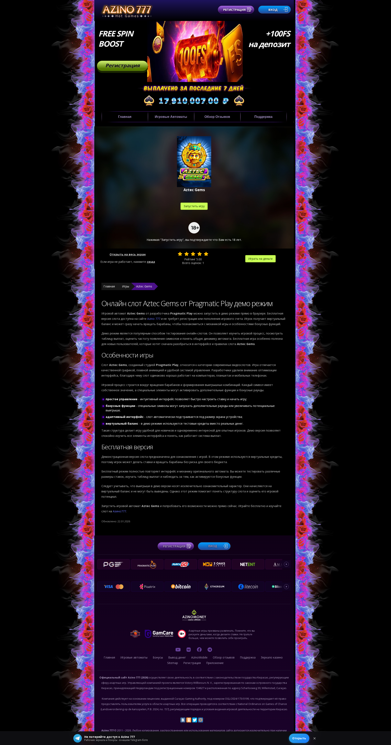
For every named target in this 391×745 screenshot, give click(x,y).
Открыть (299, 738)
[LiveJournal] (206, 720)
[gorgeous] (206, 254)
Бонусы (158, 657)
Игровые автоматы (171, 116)
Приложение (215, 663)
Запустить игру (194, 206)
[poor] (186, 254)
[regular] (193, 254)
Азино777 (119, 511)
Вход (273, 10)
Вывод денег (177, 657)
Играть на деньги (260, 259)
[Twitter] (194, 720)
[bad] (180, 254)
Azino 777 (154, 319)
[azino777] (188, 649)
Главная (124, 116)
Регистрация (234, 10)
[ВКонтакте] (182, 720)
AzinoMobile (199, 657)
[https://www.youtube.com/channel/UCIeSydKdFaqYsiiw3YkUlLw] (178, 649)
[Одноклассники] (188, 720)
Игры (125, 286)
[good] (199, 254)
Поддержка (263, 116)
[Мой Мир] (200, 720)
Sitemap (172, 663)
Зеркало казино (272, 657)
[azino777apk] (210, 649)
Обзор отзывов (217, 116)
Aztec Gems (144, 286)
